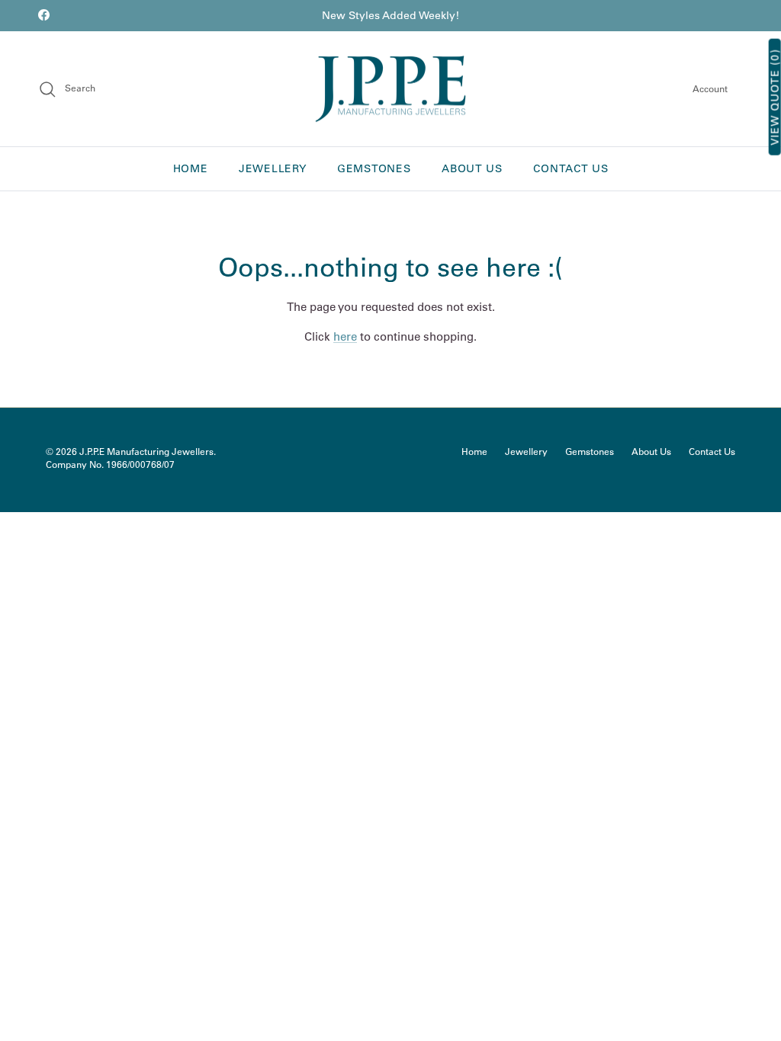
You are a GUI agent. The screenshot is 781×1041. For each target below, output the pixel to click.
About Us (472, 168)
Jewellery (272, 168)
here (345, 336)
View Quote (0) (775, 97)
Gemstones (373, 168)
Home (190, 168)
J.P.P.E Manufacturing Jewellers (146, 451)
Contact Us (570, 168)
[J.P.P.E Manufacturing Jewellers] (390, 89)
